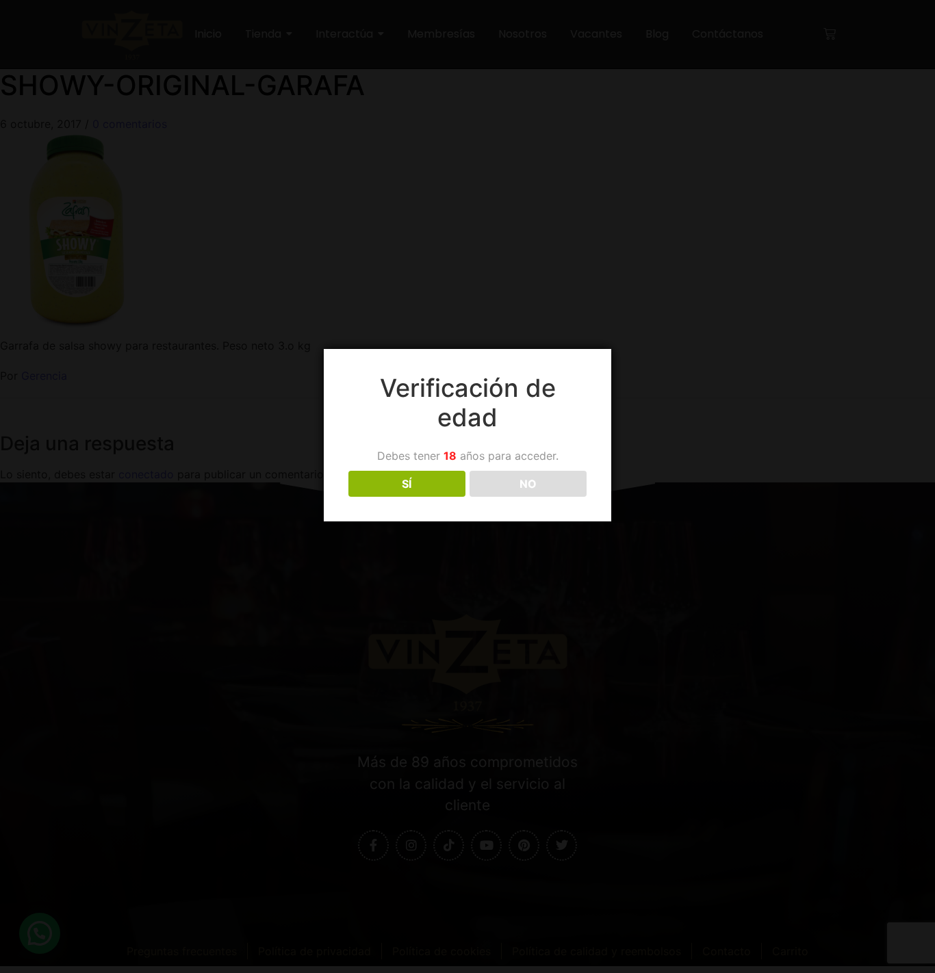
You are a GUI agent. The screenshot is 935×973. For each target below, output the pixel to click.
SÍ (406, 484)
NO (528, 484)
